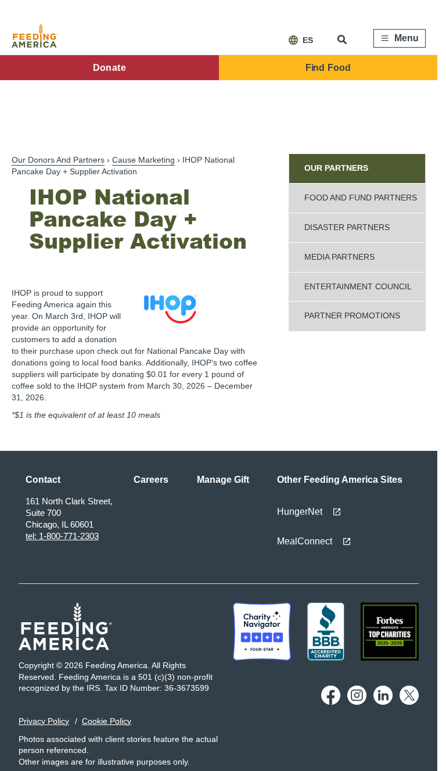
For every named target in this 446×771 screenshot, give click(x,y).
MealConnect (304, 541)
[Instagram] (356, 702)
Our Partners (336, 168)
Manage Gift (223, 480)
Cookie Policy (106, 721)
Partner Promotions (352, 315)
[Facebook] (330, 702)
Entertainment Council (358, 286)
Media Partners (339, 256)
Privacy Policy (44, 721)
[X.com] (409, 702)
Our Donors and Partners (58, 159)
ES (308, 40)
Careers (151, 480)
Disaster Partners (347, 227)
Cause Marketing (143, 159)
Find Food (328, 68)
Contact (43, 480)
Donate (109, 68)
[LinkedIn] (383, 702)
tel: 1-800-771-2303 (62, 536)
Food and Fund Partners (360, 197)
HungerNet (299, 512)
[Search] (343, 39)
